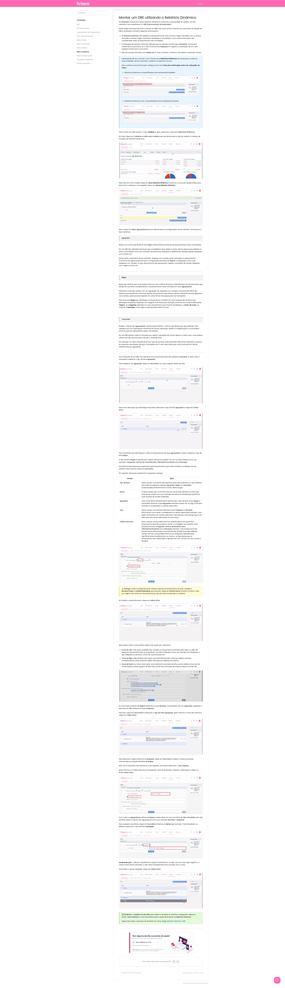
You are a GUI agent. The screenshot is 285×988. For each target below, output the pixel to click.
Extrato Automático (84, 63)
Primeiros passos (83, 28)
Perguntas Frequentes (85, 60)
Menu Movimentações (85, 36)
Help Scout (204, 983)
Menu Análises (82, 48)
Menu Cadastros (83, 52)
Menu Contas (82, 40)
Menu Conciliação (83, 44)
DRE (78, 24)
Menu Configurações (84, 56)
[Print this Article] (202, 17)
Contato (200, 4)
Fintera (187, 983)
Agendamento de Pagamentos (88, 32)
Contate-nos (138, 973)
